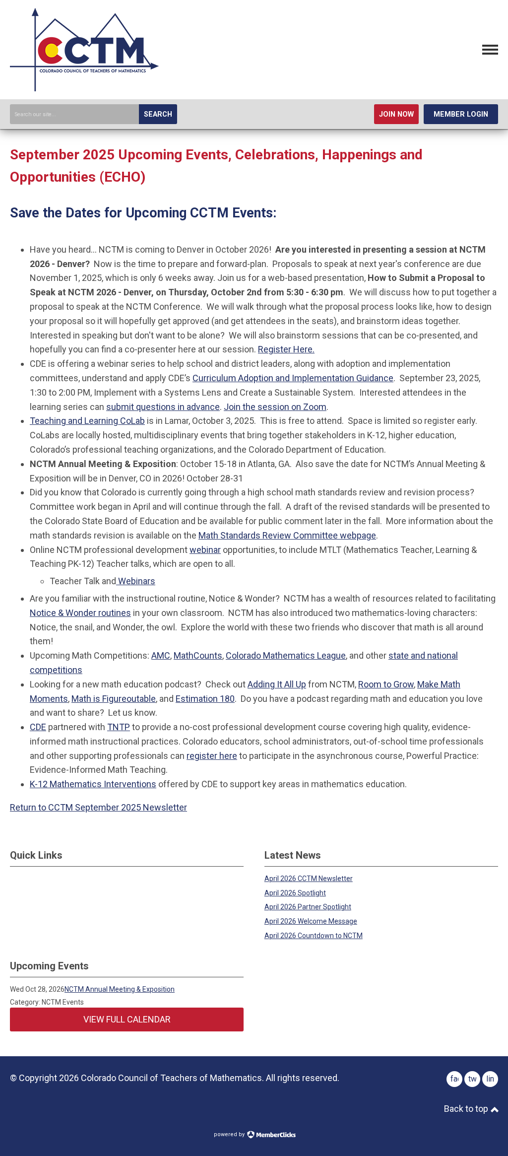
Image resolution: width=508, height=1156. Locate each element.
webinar (205, 549)
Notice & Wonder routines (80, 613)
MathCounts (198, 655)
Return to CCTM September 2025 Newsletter (98, 807)
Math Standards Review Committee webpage (287, 535)
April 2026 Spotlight (295, 893)
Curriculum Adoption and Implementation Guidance (292, 378)
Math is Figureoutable (113, 698)
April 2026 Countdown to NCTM (313, 936)
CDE (38, 727)
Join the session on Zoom (275, 407)
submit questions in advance (163, 407)
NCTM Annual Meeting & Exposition (119, 989)
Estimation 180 (205, 698)
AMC (160, 655)
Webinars (135, 581)
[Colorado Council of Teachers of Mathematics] (84, 88)
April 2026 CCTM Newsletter (308, 879)
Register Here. (286, 349)
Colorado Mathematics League (286, 655)
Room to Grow (386, 684)
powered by (230, 1134)
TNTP (118, 727)
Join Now (396, 114)
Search (158, 114)
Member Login (461, 114)
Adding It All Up (277, 684)
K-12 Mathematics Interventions (93, 784)
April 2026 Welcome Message (310, 921)
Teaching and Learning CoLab (87, 420)
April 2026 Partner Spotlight (307, 907)
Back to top (467, 1108)
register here (212, 755)
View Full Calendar (127, 1019)
